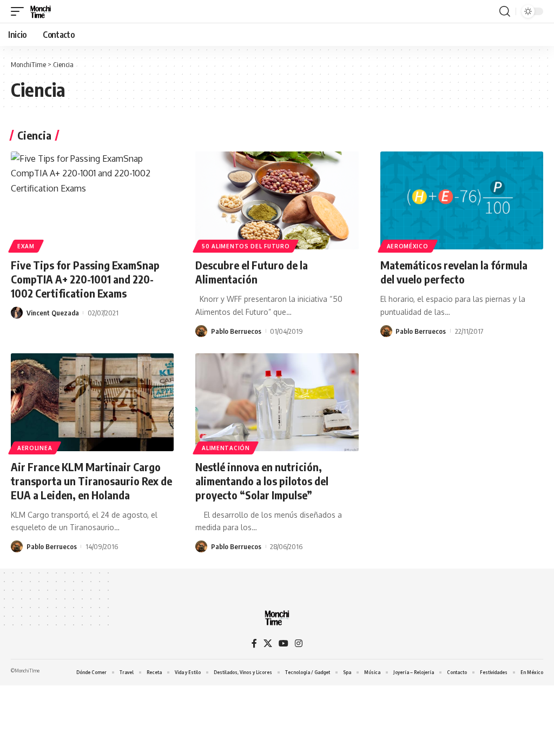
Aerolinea (34, 448)
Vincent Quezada (53, 312)
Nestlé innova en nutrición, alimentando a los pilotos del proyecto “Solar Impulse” (261, 481)
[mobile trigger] (20, 11)
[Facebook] (254, 643)
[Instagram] (298, 643)
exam (26, 246)
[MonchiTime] (40, 11)
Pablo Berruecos (236, 331)
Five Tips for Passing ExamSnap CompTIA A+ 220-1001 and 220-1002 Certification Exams (85, 279)
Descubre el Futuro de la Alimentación (251, 272)
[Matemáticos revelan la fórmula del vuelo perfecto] (461, 200)
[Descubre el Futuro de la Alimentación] (276, 200)
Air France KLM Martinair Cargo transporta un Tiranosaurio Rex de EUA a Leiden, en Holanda (91, 481)
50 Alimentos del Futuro (245, 246)
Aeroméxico (407, 246)
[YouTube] (283, 643)
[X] (268, 643)
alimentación (225, 448)
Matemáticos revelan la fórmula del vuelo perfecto (453, 272)
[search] (505, 11)
